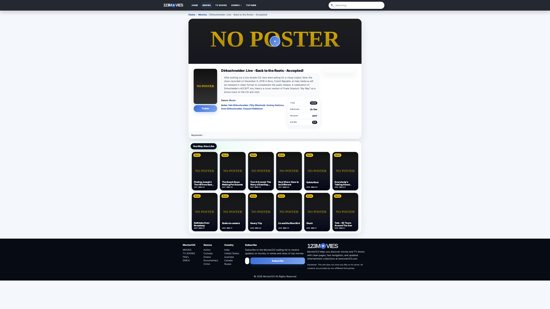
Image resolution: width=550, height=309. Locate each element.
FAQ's (186, 256)
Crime (207, 264)
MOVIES (207, 5)
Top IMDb (251, 5)
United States (231, 253)
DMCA (186, 260)
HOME (195, 5)
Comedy (208, 253)
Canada (228, 260)
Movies (202, 14)
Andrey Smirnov (275, 105)
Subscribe (278, 260)
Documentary (211, 260)
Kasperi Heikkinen (253, 108)
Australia (229, 256)
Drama (207, 256)
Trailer (205, 108)
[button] (275, 41)
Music (232, 100)
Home (191, 14)
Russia (227, 264)
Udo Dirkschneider (238, 105)
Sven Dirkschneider (231, 108)
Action (207, 249)
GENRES (235, 5)
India (226, 249)
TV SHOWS (221, 5)
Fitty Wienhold (257, 105)
